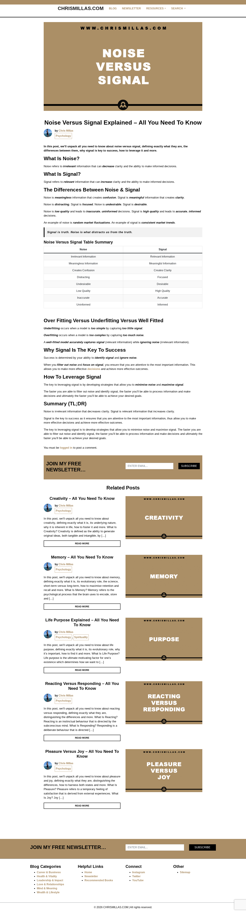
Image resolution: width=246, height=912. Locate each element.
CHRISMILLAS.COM (81, 8)
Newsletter (91, 876)
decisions (93, 369)
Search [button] (177, 8)
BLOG (113, 8)
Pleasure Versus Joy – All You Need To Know (82, 753)
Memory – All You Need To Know (82, 557)
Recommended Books (99, 880)
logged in (66, 447)
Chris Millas (66, 130)
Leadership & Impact (50, 880)
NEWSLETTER (131, 8)
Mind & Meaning (47, 888)
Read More (82, 543)
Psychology (63, 135)
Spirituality (81, 637)
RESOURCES (155, 8)
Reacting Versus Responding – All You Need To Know (82, 686)
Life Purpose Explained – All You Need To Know (82, 622)
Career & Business (49, 872)
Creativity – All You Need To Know (82, 498)
